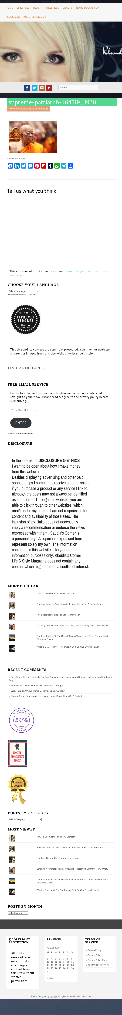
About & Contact (35, 16)
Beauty (67, 7)
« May (50, 978)
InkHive (53, 996)
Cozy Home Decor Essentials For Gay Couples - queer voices (42, 677)
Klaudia (44, 108)
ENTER (21, 422)
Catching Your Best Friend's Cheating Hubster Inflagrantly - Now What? (72, 625)
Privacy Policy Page (97, 960)
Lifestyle (23, 7)
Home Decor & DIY (88, 7)
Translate (31, 294)
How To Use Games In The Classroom (56, 593)
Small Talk (13, 16)
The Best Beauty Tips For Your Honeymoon (58, 614)
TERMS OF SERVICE (98, 965)
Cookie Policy (94, 950)
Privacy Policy (95, 955)
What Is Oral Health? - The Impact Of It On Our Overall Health (68, 647)
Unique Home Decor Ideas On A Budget (43, 685)
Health (37, 7)
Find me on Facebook (30, 368)
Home (9, 7)
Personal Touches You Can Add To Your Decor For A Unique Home (70, 604)
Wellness (52, 7)
